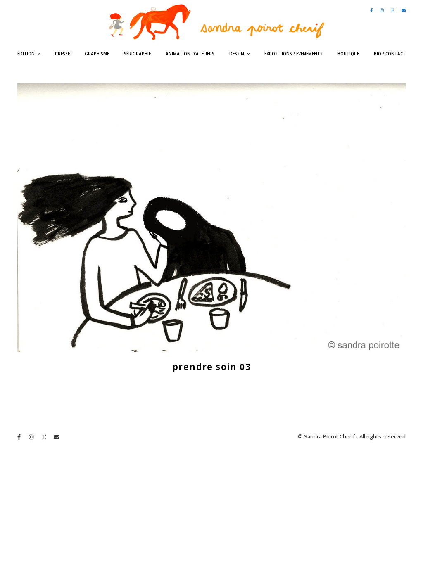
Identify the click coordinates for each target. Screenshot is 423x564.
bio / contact (390, 54)
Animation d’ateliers (190, 54)
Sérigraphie (137, 54)
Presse (62, 54)
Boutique (348, 54)
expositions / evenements (293, 54)
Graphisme (97, 54)
